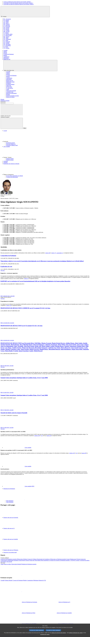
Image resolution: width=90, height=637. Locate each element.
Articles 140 (37, 435)
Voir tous (3, 270)
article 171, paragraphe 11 (57, 253)
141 (42, 435)
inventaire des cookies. (45, 634)
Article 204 (47, 253)
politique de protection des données (59, 632)
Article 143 (8, 305)
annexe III (49, 435)
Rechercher (3, 102)
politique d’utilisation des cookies (76, 632)
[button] (46, 136)
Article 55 (26, 278)
